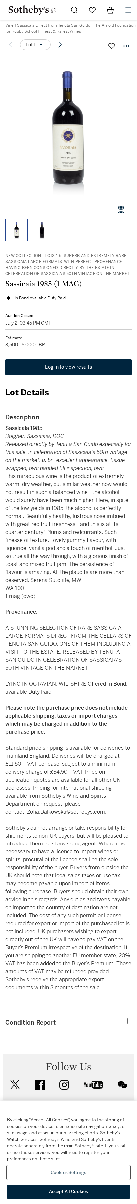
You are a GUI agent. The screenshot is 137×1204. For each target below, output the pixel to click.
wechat (122, 1084)
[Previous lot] (10, 44)
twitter (15, 1085)
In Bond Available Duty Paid (40, 298)
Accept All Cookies (68, 1191)
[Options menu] (126, 46)
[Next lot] (60, 44)
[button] (68, 127)
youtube (93, 1085)
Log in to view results (68, 367)
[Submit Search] (74, 10)
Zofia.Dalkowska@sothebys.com (66, 811)
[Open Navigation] (128, 10)
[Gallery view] (121, 209)
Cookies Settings (68, 1172)
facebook (40, 1085)
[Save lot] (111, 46)
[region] (68, 1152)
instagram (64, 1085)
